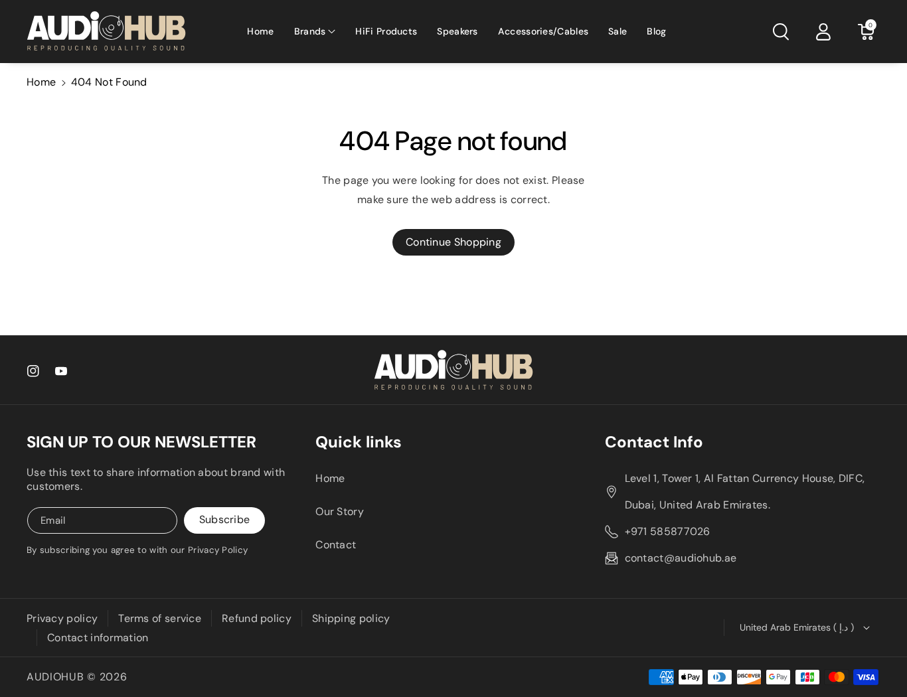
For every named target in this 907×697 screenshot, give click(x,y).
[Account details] (823, 31)
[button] (315, 31)
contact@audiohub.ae (681, 558)
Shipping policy (351, 618)
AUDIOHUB (55, 677)
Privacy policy (62, 618)
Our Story (339, 511)
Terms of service (159, 618)
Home (41, 82)
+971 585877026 (667, 531)
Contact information (98, 638)
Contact (335, 545)
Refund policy (256, 618)
